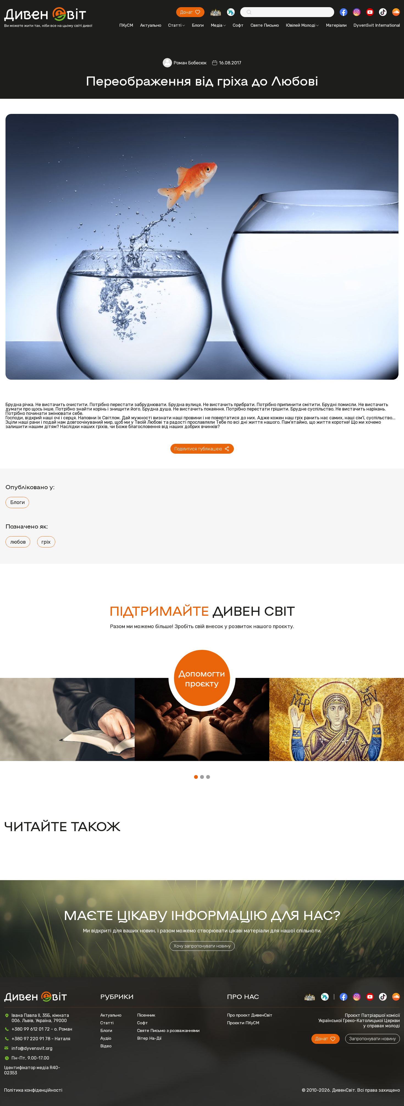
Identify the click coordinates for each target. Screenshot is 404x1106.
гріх (46, 542)
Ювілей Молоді (300, 25)
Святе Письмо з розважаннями (168, 1030)
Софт (238, 25)
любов (18, 542)
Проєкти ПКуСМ (243, 1022)
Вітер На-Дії (149, 1038)
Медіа (216, 25)
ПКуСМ (126, 25)
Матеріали (336, 25)
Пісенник (146, 1015)
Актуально (150, 25)
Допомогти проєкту (202, 678)
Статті (174, 25)
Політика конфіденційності (33, 1090)
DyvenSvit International (376, 25)
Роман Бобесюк (190, 62)
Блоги (198, 25)
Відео (106, 1046)
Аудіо (105, 1038)
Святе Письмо (265, 25)
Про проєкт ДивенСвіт (249, 1015)
